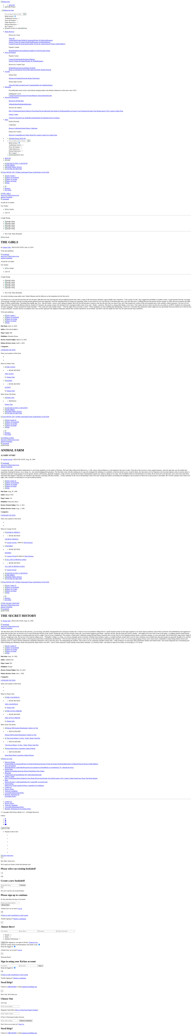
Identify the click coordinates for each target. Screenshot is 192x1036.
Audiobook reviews (11, 18)
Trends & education (15, 118)
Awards (23, 68)
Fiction (19, 40)
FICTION (8, 190)
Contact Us (8, 801)
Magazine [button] (8, 87)
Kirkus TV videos (60, 767)
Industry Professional (11, 939)
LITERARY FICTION (8, 350)
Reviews (7, 188)
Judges (50, 85)
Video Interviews (10, 22)
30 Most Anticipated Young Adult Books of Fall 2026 (32, 172)
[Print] (7, 183)
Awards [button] (7, 71)
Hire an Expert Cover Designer (77, 111)
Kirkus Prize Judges (38, 771)
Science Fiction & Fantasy (17, 42)
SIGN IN (12, 5)
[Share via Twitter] (11, 179)
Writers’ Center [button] (9, 776)
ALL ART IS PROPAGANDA (15, 566)
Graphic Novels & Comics (36, 44)
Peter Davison (28, 542)
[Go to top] (5, 828)
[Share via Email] (10, 181)
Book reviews (9, 16)
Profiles (11, 68)
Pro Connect (9, 26)
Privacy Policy (9, 789)
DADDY (8, 387)
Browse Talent (24, 135)
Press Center (28, 785)
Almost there (5, 905)
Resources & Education (16, 101)
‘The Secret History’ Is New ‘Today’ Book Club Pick (21, 745)
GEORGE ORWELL (12, 539)
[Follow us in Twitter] (5, 821)
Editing (16, 104)
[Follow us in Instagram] (5, 822)
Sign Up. (21, 1024)
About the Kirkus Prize (28, 78)
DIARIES (8, 553)
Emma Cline (7, 247)
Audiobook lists (27, 51)
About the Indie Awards (16, 85)
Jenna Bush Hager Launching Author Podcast (19, 755)
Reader (7, 935)
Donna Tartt (7, 621)
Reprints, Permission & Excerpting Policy (12, 795)
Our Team (13, 785)
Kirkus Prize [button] (9, 769)
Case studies (25, 118)
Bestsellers (12, 51)
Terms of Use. (33, 942)
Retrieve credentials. (19, 919)
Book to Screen (14, 70)
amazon (3, 197)
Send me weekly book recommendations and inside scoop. (19, 944)
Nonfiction (28, 42)
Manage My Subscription (27, 775)
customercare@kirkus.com (29, 986)
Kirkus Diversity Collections (14, 782)
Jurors (38, 78)
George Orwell (8, 459)
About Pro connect (35, 135)
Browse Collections (15, 128)
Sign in (4, 942)
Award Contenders (30, 85)
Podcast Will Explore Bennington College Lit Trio (20, 735)
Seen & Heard (30, 68)
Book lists (19, 51)
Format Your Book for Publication (56, 111)
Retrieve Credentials (26, 1020)
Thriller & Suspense (27, 40)
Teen (26, 59)
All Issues (29, 95)
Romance (50, 40)
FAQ (22, 785)
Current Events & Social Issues (18, 44)
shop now (4, 195)
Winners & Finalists (15, 78)
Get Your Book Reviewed (37, 111)
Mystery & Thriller (31, 61)
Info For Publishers (38, 785)
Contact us (8, 787)
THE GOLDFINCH (11, 704)
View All (11, 38)
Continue (22, 885)
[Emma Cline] (9, 397)
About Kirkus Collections (29, 128)
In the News (22, 70)
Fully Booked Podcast (44, 70)
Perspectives (17, 68)
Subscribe (49, 95)
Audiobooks (13, 40)
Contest (18, 785)
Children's (62, 44)
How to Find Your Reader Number (27, 1010)
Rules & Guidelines (42, 85)
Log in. (20, 908)
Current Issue (13, 95)
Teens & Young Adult (52, 44)
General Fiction (14, 59)
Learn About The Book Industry (87, 778)
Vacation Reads (45, 51)
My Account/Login (41, 782)
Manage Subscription (39, 95)
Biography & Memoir (39, 42)
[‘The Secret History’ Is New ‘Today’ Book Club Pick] (22, 738)
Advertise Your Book (93, 111)
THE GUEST (9, 374)
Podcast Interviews (11, 24)
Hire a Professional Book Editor (15, 778)
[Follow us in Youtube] (5, 824)
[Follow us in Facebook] (5, 819)
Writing (11, 104)
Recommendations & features (38, 118)
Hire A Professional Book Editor (19, 111)
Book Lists (15, 767)
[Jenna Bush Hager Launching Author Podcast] (20, 748)
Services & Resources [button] (12, 97)
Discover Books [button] (10, 762)
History (48, 42)
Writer (7, 937)
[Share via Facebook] (12, 177)
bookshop (9, 197)
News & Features (10, 20)
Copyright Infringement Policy (14, 793)
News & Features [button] (10, 52)
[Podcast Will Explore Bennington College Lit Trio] (21, 728)
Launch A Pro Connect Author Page (111, 111)
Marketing (28, 104)
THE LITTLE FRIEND (12, 718)
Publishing (21, 104)
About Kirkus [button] (9, 784)
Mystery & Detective (40, 40)
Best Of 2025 (36, 51)
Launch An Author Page (49, 135)
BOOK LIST (10, 172)
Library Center (13, 114)
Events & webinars (54, 118)
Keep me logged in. (7, 946)
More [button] (6, 119)
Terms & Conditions (11, 791)
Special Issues (21, 95)
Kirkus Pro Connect (29, 782)
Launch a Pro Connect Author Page (66, 778)
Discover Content (14, 135)
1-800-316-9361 (11, 986)
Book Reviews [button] (9, 31)
